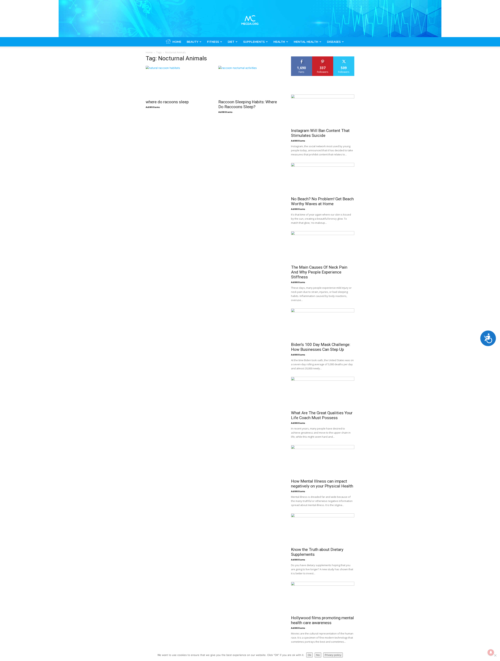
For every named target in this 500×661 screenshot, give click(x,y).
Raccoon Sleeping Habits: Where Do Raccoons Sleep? (247, 104)
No (318, 655)
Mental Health (306, 42)
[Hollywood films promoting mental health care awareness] (322, 597)
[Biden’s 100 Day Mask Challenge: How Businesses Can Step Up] (322, 324)
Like (301, 57)
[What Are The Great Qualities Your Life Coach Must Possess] (322, 392)
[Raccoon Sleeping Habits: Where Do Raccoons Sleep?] (250, 81)
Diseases (334, 42)
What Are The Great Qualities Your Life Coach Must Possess (322, 415)
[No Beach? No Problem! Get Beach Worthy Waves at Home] (322, 178)
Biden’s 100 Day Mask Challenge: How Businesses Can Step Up (320, 347)
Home (176, 42)
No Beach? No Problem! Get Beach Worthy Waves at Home (322, 201)
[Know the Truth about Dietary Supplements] (322, 529)
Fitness (213, 42)
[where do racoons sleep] (177, 81)
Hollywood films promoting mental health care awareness (322, 620)
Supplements (254, 42)
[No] (495, 655)
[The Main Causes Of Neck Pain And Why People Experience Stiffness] (322, 246)
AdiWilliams (153, 107)
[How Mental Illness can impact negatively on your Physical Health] (322, 460)
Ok (309, 655)
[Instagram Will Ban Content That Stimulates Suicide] (322, 110)
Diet (231, 42)
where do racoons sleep (167, 102)
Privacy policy (333, 655)
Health (279, 42)
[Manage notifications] (491, 652)
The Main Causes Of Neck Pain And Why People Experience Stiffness (319, 272)
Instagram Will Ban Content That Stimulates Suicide (320, 133)
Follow (322, 57)
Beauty (192, 42)
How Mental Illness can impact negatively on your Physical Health (322, 483)
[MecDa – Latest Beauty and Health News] (250, 18)
